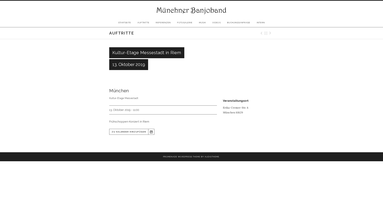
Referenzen (163, 22)
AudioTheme (212, 157)
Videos (216, 22)
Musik (202, 22)
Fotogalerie (184, 22)
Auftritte (143, 22)
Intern (261, 22)
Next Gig (270, 33)
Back (265, 33)
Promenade (170, 157)
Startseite (124, 22)
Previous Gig (261, 33)
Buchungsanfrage (238, 22)
